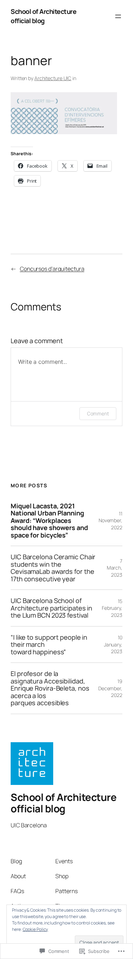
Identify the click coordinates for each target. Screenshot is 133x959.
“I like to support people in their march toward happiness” (49, 644)
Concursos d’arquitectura (52, 269)
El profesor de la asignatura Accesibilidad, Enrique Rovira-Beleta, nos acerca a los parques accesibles (50, 688)
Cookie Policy (35, 929)
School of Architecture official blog (43, 16)
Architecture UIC (52, 78)
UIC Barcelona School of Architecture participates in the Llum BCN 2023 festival (51, 608)
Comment (98, 413)
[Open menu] (118, 16)
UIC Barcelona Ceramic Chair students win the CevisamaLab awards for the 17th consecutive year (53, 567)
